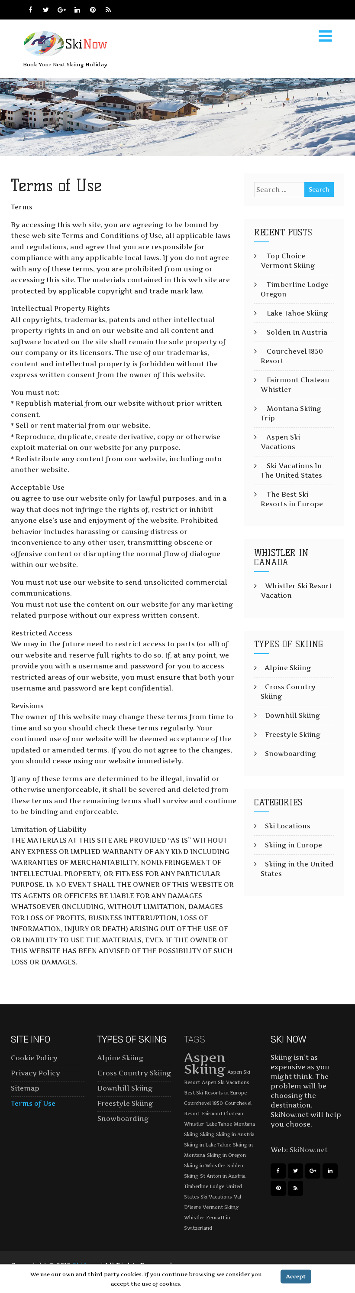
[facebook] (30, 9)
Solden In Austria (297, 332)
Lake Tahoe (219, 1124)
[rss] (108, 9)
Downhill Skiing (292, 715)
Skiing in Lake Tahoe (207, 1145)
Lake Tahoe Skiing (297, 313)
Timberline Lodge (204, 1186)
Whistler (194, 1218)
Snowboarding (290, 753)
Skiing (207, 1134)
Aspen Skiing (205, 1063)
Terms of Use (33, 1103)
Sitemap (25, 1088)
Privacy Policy (35, 1073)
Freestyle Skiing (292, 734)
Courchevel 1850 (203, 1103)
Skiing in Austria (235, 1134)
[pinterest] (92, 9)
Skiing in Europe (293, 845)
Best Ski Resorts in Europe (215, 1093)
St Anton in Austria (222, 1176)
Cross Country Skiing (134, 1073)
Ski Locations (287, 826)
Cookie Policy (34, 1058)
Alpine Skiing (288, 668)
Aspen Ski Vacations (225, 1082)
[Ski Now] (67, 55)
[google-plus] (61, 9)
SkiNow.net (309, 1150)
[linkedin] (77, 9)
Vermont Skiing (221, 1207)
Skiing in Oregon (226, 1155)
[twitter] (46, 9)
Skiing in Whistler (205, 1166)
